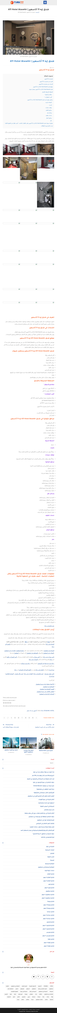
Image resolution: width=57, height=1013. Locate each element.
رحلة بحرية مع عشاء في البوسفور (46, 663)
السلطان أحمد (10, 988)
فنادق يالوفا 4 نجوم (49, 942)
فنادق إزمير (51, 884)
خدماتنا (34, 1009)
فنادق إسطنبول (50, 891)
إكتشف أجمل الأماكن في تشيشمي (45, 823)
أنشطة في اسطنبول (15, 986)
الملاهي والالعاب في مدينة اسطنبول (45, 691)
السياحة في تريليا (23, 991)
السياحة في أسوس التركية (47, 806)
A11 (42, 710)
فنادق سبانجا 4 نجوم (48, 915)
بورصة (26, 994)
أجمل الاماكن (24, 986)
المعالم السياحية (49, 863)
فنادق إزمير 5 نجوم (49, 887)
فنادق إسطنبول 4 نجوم (48, 894)
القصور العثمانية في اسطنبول (47, 689)
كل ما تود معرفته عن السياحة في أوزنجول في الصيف (40, 779)
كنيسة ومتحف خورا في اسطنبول (45, 820)
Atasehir (47, 710)
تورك (48, 641)
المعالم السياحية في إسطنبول (46, 867)
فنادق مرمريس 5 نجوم (48, 935)
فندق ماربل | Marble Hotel (46, 750)
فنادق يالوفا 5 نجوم (49, 946)
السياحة (51, 991)
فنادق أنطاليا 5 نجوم (48, 881)
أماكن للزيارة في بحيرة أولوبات (46, 799)
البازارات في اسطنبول (9, 650)
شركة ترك (51, 676)
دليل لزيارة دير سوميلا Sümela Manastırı (43, 786)
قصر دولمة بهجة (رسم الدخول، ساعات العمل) (42, 827)
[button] (45, 2)
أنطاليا (7, 986)
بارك (36, 994)
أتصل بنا (19, 1009)
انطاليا (40, 994)
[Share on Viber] (22, 717)
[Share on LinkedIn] (25, 717)
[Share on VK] (18, 717)
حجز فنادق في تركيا (49, 626)
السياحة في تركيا (50, 644)
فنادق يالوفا (51, 939)
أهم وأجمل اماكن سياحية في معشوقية (44, 792)
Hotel (52, 710)
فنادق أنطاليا (50, 874)
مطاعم (27, 999)
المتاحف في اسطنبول (48, 994)
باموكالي (31, 994)
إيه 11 (31, 710)
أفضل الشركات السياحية (25, 670)
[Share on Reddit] (15, 717)
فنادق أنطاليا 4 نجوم (48, 877)
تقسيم (6, 994)
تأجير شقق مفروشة (49, 673)
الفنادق (52, 853)
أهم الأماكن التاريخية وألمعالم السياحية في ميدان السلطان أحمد (37, 830)
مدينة (32, 999)
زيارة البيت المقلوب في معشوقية (45, 789)
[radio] (10, 703)
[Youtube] (34, 977)
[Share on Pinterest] (29, 717)
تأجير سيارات (36, 657)
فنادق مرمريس (50, 932)
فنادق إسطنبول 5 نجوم (48, 898)
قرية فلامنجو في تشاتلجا (47, 837)
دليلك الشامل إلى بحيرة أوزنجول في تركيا (43, 782)
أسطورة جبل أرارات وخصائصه (46, 803)
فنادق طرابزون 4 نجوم (48, 925)
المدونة (52, 860)
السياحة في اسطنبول (49, 650)
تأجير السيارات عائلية (12, 657)
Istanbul (46, 986)
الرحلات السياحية (49, 850)
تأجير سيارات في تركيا (48, 657)
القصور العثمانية (14, 991)
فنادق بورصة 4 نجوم (48, 905)
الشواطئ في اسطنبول (32, 653)
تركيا (26, 641)
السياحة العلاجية (10, 673)
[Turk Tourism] (17, 2)
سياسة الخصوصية (24, 1009)
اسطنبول (16, 653)
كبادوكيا (51, 999)
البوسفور (22, 988)
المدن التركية (51, 857)
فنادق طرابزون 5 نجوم (48, 929)
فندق (28, 710)
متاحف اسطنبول (39, 999)
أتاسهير (35, 710)
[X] (52, 977)
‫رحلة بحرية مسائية (25, 663)
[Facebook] (47, 977)
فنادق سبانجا (50, 911)
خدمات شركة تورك (49, 870)
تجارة (15, 994)
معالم (22, 999)
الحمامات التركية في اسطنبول (46, 694)
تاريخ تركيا (20, 994)
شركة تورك (51, 670)
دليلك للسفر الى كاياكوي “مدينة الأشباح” (43, 834)
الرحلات (30, 1009)
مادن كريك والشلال (49, 810)
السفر (17, 988)
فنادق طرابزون (50, 922)
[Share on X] (36, 717)
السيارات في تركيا (33, 659)
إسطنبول (51, 988)
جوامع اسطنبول (20, 650)
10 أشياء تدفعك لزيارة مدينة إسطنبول (45, 684)
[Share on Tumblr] (11, 717)
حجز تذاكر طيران (18, 673)
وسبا (18, 999)
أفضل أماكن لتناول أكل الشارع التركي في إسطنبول (41, 796)
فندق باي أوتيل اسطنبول (11, 750)
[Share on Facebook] (32, 717)
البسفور (28, 988)
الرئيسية (37, 12)
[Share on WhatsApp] (4, 717)
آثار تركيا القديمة (32, 986)
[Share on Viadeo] (7, 717)
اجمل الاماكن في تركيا (42, 988)
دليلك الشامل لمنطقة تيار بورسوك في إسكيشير (41, 816)
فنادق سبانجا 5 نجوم (48, 918)
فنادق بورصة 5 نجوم (49, 908)
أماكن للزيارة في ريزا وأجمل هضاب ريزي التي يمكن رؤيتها (39, 813)
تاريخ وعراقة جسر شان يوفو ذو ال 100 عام (43, 775)
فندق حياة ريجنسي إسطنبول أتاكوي (28, 751)
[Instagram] (43, 977)
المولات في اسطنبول (48, 653)
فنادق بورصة (50, 901)
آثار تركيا (39, 986)
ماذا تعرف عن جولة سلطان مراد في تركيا (43, 772)
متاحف (46, 999)
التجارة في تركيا (39, 670)
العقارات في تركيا (28, 673)
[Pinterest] (38, 977)
